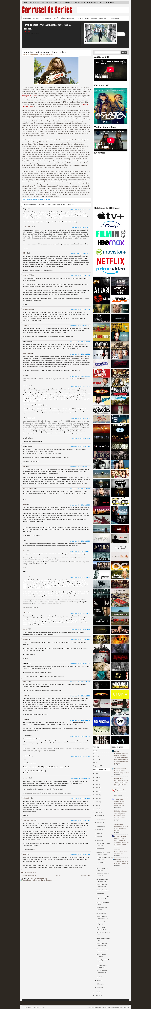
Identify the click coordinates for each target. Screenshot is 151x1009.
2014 (97, 798)
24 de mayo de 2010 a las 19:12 (80, 275)
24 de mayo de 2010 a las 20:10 (80, 489)
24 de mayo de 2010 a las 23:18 (80, 736)
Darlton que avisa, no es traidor (103, 903)
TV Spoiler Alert (119, 790)
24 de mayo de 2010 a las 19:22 (80, 376)
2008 (97, 995)
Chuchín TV (27, 275)
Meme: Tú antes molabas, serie (103, 939)
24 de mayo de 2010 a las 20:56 (80, 541)
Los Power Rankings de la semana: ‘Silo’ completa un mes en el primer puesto (121, 782)
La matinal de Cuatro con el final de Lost (45, 52)
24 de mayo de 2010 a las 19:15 (80, 326)
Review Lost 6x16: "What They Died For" (103, 898)
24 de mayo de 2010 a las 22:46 (80, 720)
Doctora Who (27, 227)
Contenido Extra (83, 18)
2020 (97, 777)
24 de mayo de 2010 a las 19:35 (80, 386)
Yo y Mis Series (114, 18)
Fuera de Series (118, 778)
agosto (99, 829)
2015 (97, 795)
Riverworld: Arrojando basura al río (103, 950)
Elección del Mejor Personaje (74, 2)
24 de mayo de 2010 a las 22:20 (80, 682)
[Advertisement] (103, 10)
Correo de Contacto (36, 2)
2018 (97, 784)
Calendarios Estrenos (31, 18)
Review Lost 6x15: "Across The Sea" (102, 928)
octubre (99, 822)
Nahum (25, 681)
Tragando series (118, 799)
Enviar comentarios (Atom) (38, 878)
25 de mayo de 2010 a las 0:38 (80, 778)
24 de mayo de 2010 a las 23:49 (80, 756)
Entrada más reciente (29, 875)
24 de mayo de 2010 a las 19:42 (80, 438)
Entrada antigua (85, 875)
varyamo (25, 386)
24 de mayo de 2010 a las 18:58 (80, 209)
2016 (97, 791)
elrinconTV (117, 850)
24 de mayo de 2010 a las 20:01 (80, 467)
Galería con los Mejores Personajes (100, 2)
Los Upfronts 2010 (102, 913)
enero (98, 987)
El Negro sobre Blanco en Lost (103, 934)
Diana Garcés (27, 353)
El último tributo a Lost (103, 890)
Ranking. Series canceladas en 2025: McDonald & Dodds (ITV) (121, 828)
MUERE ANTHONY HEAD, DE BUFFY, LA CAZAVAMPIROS (120, 803)
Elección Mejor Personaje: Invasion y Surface (103, 853)
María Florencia (28, 488)
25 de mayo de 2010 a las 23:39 (80, 798)
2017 (97, 788)
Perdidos (29, 199)
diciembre (100, 815)
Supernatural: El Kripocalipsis (101, 923)
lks (24, 376)
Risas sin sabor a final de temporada (103, 844)
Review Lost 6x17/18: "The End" (102, 869)
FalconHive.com (102, 1007)
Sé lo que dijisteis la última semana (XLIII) (103, 971)
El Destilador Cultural (120, 811)
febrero (99, 984)
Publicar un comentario (28, 872)
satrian (25, 629)
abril (98, 977)
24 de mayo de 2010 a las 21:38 (80, 629)
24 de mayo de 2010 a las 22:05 (80, 664)
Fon (24, 466)
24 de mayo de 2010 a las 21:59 (80, 639)
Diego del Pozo (28, 820)
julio (98, 833)
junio (98, 836)
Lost (24, 199)
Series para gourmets (120, 769)
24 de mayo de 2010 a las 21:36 (80, 613)
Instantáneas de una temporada (102, 908)
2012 (97, 805)
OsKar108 (26, 798)
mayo (98, 840)
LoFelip (25, 613)
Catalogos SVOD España (50, 18)
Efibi (24, 695)
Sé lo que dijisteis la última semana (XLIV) (103, 944)
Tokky (25, 504)
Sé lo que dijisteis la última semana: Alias (102, 917)
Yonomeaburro (118, 825)
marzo (99, 980)
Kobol (25, 325)
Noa (24, 551)
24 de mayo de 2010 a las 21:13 (80, 577)
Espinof (116, 751)
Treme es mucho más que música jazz (103, 858)
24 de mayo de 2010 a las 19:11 (80, 253)
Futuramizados (100, 848)
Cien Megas (117, 859)
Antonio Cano (27, 309)
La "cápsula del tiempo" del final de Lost (103, 880)
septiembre (100, 826)
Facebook (57, 2)
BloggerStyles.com (123, 1007)
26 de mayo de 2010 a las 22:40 (80, 820)
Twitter (49, 2)
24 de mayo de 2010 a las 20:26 (80, 505)
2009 (97, 992)
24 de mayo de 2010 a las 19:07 (80, 227)
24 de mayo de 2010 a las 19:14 (80, 309)
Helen (24, 253)
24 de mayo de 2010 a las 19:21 (80, 354)
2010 (97, 812)
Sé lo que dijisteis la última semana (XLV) (103, 885)
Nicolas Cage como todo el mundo (103, 961)
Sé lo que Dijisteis (67, 18)
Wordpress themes (39, 1007)
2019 (97, 780)
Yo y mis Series (45, 199)
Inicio (24, 2)
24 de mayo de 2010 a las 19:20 (80, 342)
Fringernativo (100, 893)
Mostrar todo (126, 868)
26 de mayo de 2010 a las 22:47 (80, 854)
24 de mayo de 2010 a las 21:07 (80, 551)
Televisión (36, 199)
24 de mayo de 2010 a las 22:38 (80, 696)
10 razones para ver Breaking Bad (102, 966)
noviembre (100, 819)
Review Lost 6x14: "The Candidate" (103, 955)
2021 (97, 773)
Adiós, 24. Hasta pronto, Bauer (103, 864)
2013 (97, 802)
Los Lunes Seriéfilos (120, 836)
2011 (97, 809)
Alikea (25, 639)
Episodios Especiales (98, 18)
